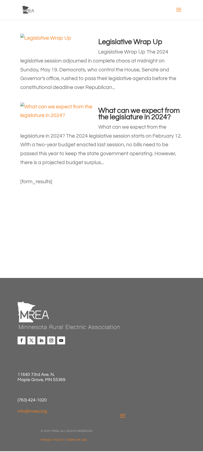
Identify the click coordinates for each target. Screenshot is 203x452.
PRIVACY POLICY (52, 440)
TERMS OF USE (76, 440)
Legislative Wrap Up (130, 42)
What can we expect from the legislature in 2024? (139, 114)
